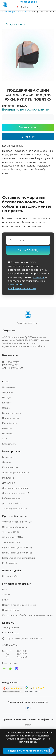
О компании (8, 387)
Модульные (8, 478)
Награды (6, 397)
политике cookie (27, 742)
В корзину (28, 136)
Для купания (8, 483)
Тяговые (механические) (14, 508)
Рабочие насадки (11, 498)
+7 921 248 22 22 (10, 628)
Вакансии (7, 428)
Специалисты (9, 444)
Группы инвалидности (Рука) (17, 552)
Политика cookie (10, 610)
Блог (4, 589)
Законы (6, 594)
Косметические (10, 467)
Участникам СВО (11, 542)
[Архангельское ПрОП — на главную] (28, 315)
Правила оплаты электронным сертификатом (28, 719)
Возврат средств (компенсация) (18, 558)
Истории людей (10, 418)
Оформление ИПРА (12, 537)
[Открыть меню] (50, 5)
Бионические (9, 457)
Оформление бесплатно (14, 527)
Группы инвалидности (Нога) (17, 547)
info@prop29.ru (10, 645)
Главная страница (10, 11)
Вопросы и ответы (11, 413)
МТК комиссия (9, 563)
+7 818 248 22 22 (10, 632)
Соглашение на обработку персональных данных (27, 615)
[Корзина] (50, 750)
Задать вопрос (28, 127)
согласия (39, 277)
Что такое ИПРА (10, 532)
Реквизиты (7, 433)
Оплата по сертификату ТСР (17, 521)
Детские (6, 462)
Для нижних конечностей (15, 488)
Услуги (5, 599)
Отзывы (6, 408)
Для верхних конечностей (15, 493)
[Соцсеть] (28, 708)
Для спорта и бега (11, 503)
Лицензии (7, 392)
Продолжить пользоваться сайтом (27, 750)
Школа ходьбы (10, 576)
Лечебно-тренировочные (15, 472)
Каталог (25, 11)
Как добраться (9, 423)
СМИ (4, 438)
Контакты (7, 402)
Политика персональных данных (19, 605)
